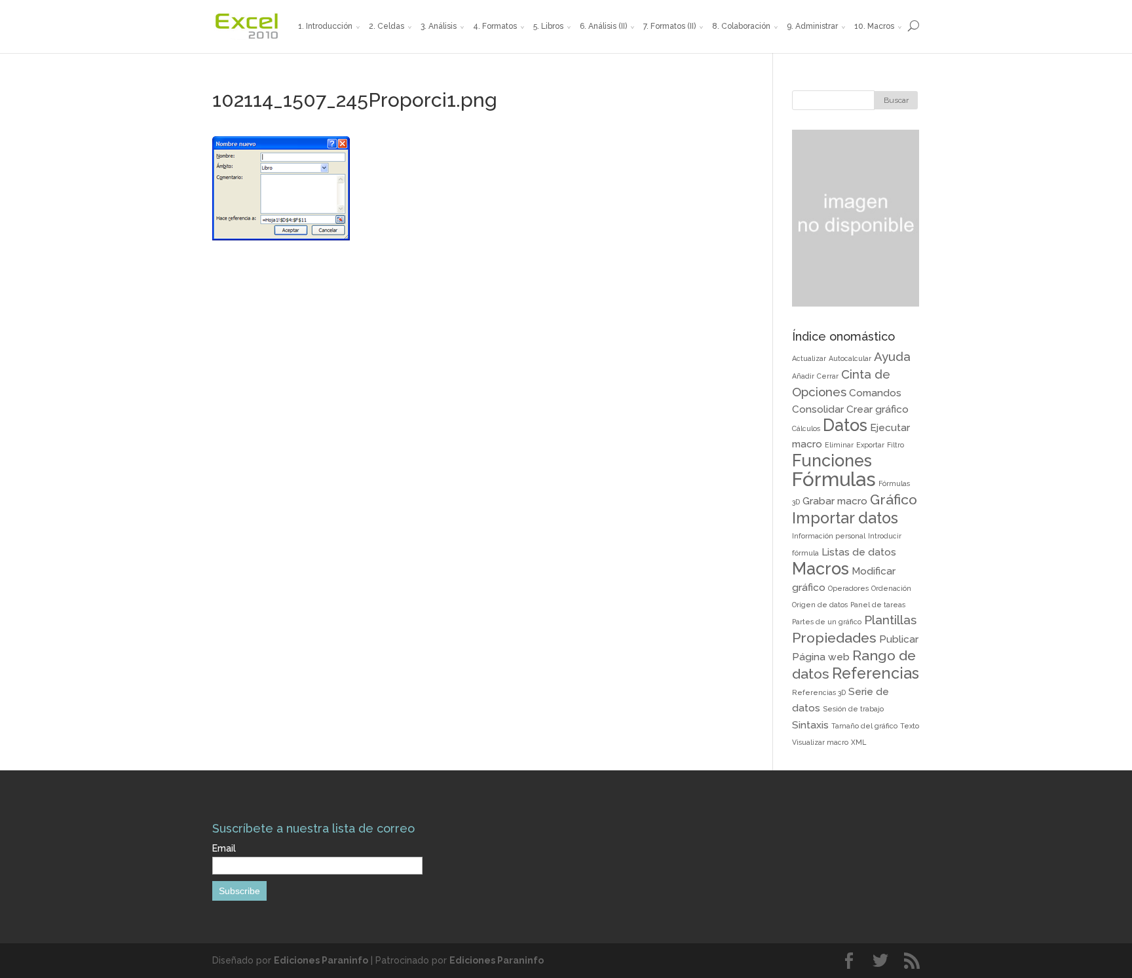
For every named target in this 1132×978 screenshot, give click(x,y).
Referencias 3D (819, 692)
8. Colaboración (741, 26)
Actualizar (809, 358)
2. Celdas (386, 26)
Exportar (870, 445)
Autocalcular (850, 358)
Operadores (848, 588)
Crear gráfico (877, 409)
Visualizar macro (820, 742)
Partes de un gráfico (826, 622)
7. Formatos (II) (669, 26)
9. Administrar (812, 26)
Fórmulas (834, 479)
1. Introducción (325, 26)
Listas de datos (858, 552)
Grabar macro (834, 501)
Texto (909, 726)
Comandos (875, 392)
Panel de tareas (877, 605)
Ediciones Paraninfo (321, 960)
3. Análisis (439, 26)
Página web (821, 656)
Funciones (832, 460)
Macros (820, 568)
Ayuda (892, 356)
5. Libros (548, 26)
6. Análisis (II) (603, 26)
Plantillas (890, 619)
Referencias (875, 673)
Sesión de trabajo (853, 709)
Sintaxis (810, 725)
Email (224, 848)
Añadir (803, 376)
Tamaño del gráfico (864, 726)
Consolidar (818, 409)
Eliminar (839, 445)
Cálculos (806, 428)
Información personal (828, 536)
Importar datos (845, 518)
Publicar (898, 639)
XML (858, 742)
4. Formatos (495, 26)
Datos (845, 425)
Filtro (895, 445)
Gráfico (893, 499)
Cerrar (828, 376)
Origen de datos (820, 605)
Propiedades (834, 638)
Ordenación (891, 588)
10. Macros (874, 26)
